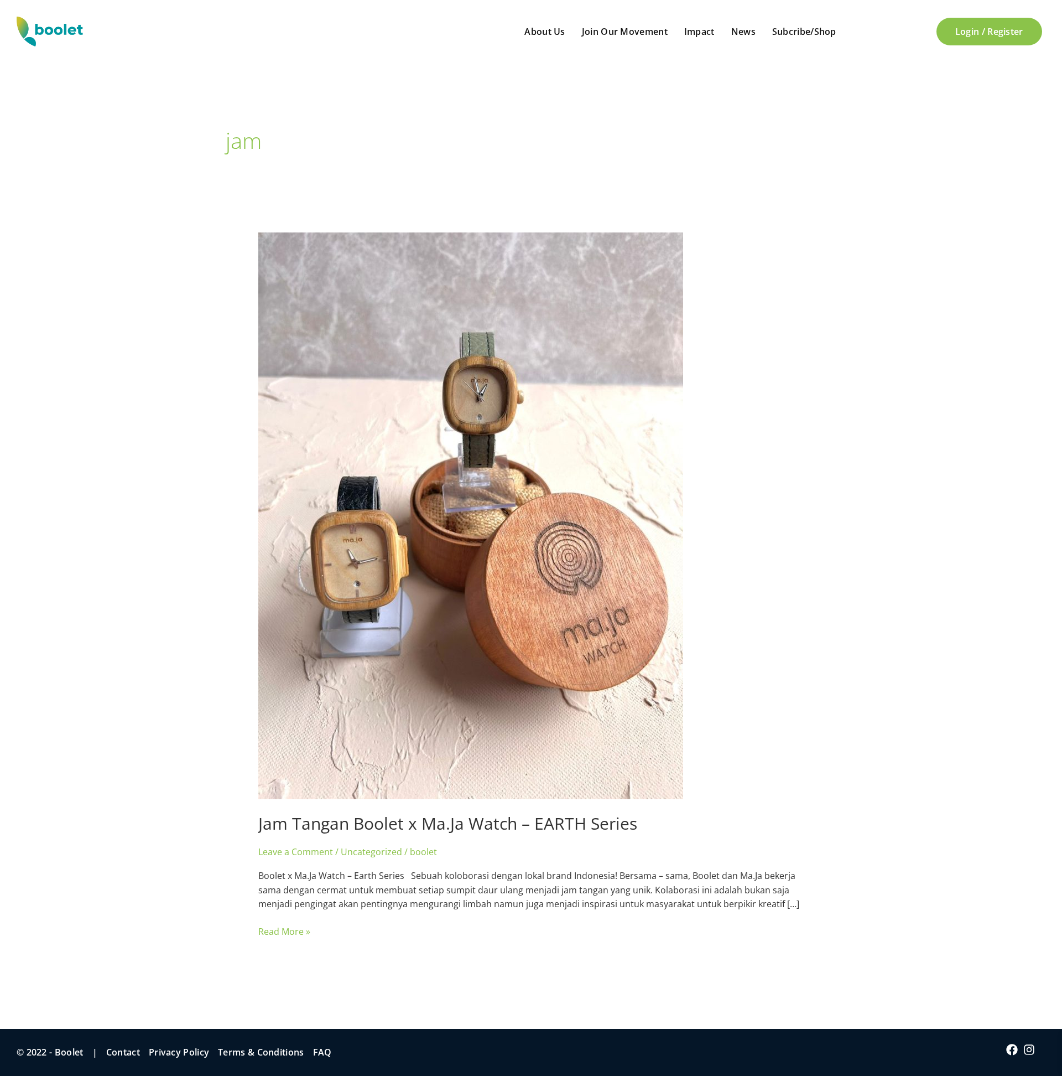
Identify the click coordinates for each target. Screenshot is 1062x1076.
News (743, 31)
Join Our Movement (625, 31)
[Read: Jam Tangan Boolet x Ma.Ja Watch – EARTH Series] (470, 515)
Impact (699, 31)
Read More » (284, 931)
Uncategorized (371, 852)
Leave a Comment (295, 852)
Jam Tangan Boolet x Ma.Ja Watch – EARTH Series (447, 823)
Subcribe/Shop (804, 31)
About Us (544, 31)
